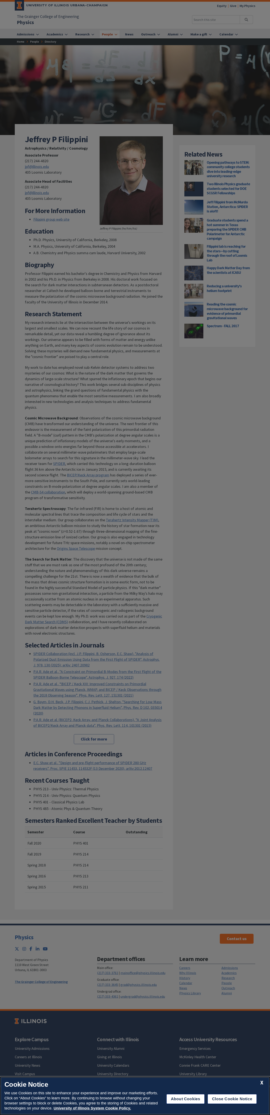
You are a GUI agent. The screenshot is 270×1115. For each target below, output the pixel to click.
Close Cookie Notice (232, 1099)
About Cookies (185, 1099)
